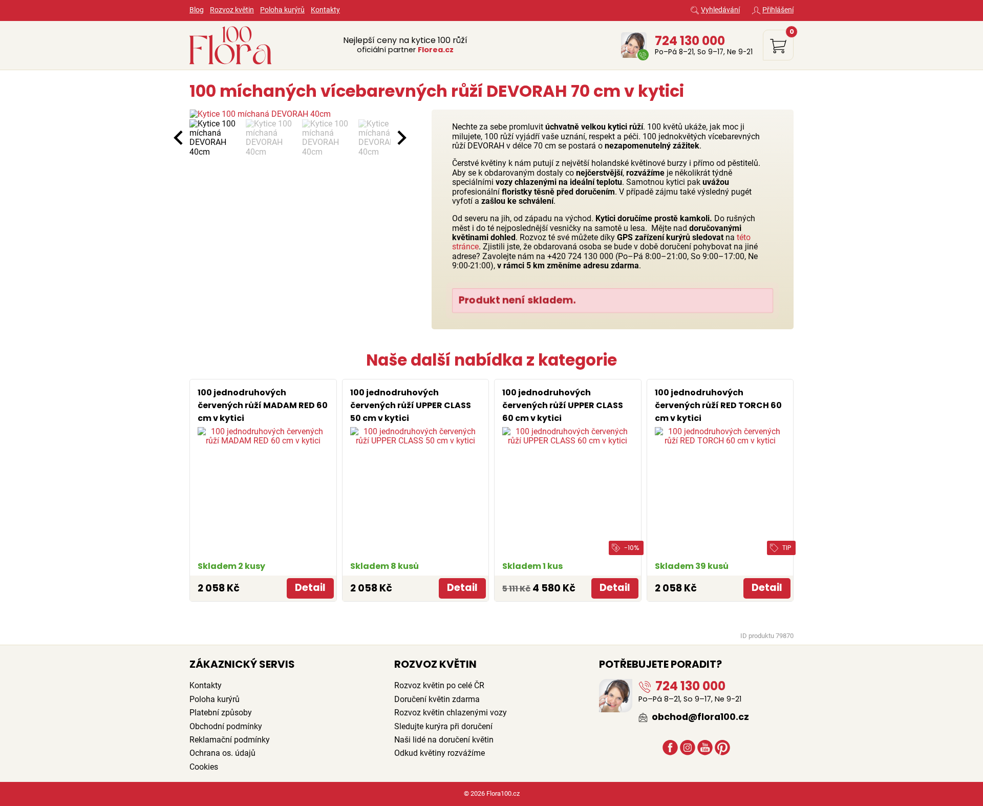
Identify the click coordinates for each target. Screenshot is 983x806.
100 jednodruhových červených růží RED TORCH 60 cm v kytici (718, 405)
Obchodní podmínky (225, 726)
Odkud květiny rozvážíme (439, 753)
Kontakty (325, 10)
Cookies (203, 767)
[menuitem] (215, 138)
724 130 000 (690, 40)
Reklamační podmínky (229, 740)
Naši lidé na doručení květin (444, 740)
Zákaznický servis (242, 664)
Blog (196, 10)
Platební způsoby (220, 712)
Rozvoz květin (232, 10)
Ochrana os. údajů (222, 753)
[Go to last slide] (179, 138)
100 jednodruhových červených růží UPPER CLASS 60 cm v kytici (562, 405)
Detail (310, 588)
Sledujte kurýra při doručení (443, 726)
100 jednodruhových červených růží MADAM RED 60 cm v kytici (263, 405)
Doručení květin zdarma (437, 699)
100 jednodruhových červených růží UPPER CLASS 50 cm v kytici (410, 405)
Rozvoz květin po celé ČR (439, 685)
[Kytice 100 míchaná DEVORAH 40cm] (290, 114)
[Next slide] (401, 138)
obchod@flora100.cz (699, 717)
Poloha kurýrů (282, 10)
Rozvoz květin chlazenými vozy (450, 712)
